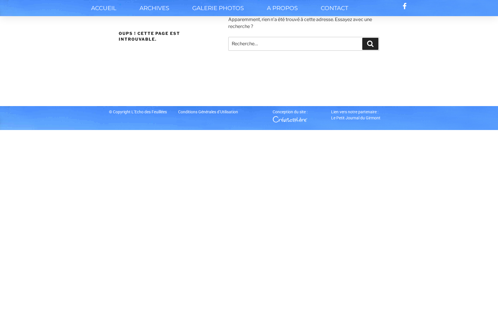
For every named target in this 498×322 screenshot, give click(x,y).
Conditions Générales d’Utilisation (208, 112)
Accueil (103, 8)
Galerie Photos (218, 8)
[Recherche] (370, 44)
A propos (282, 8)
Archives (154, 8)
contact (334, 8)
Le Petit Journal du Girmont (355, 118)
